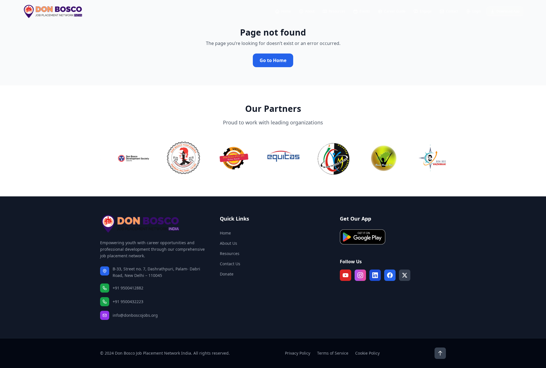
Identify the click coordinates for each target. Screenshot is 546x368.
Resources (229, 253)
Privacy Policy (297, 353)
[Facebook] (390, 275)
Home (225, 233)
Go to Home (273, 60)
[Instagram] (360, 275)
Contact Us (230, 263)
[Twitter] (404, 275)
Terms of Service (332, 353)
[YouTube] (345, 275)
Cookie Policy (367, 353)
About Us (228, 243)
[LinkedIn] (375, 275)
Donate (226, 274)
